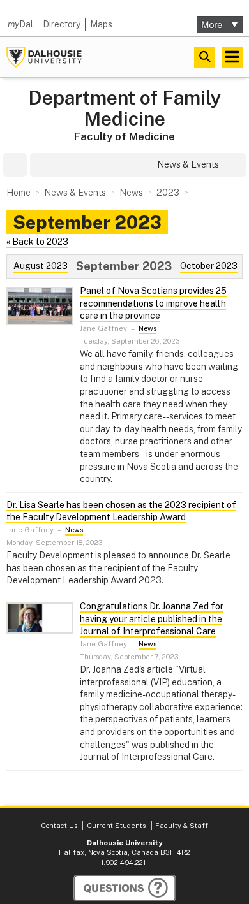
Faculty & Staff (181, 825)
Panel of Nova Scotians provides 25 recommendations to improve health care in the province (153, 303)
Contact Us (59, 825)
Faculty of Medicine (124, 136)
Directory (61, 24)
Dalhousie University (44, 57)
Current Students (116, 825)
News (147, 328)
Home (18, 192)
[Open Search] (204, 57)
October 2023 (209, 266)
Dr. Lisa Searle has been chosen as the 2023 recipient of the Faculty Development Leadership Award (121, 511)
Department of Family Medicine (125, 108)
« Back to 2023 (37, 242)
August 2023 (40, 266)
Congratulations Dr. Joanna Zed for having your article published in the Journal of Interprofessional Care (151, 618)
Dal (20, 24)
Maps (101, 24)
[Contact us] (124, 888)
